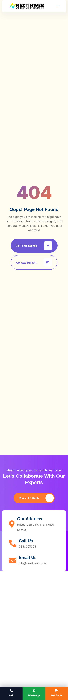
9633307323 (27, 546)
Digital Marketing (17, 651)
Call (11, 695)
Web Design (13, 628)
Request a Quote (29, 497)
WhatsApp (34, 695)
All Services (13, 659)
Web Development (18, 636)
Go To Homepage (26, 245)
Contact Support (26, 262)
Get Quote (56, 695)
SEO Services (14, 644)
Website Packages (18, 667)
